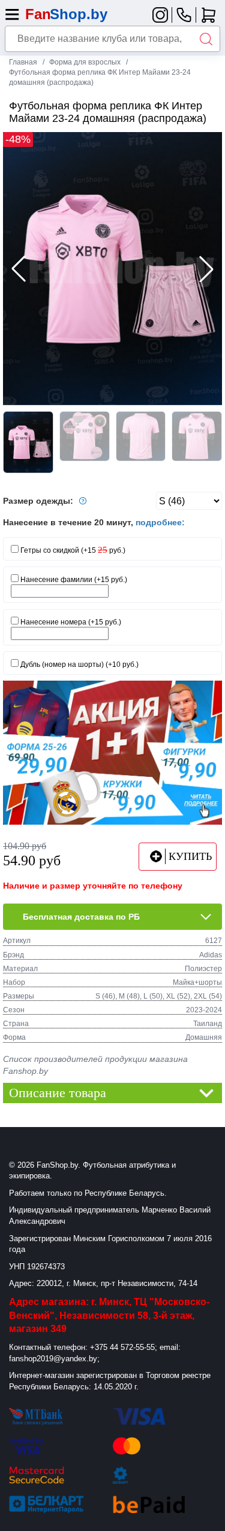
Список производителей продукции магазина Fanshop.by (95, 1065)
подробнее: (160, 522)
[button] (206, 269)
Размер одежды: (39, 501)
